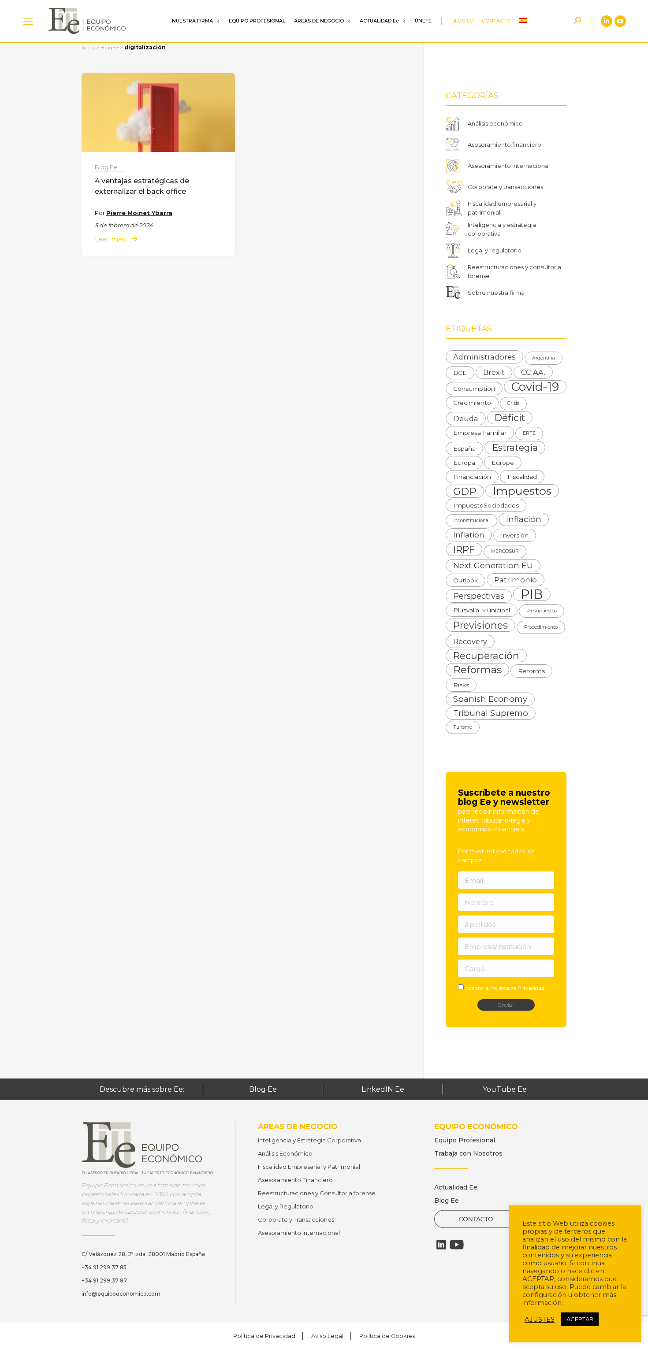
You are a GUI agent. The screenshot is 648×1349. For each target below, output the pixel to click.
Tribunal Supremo (490, 713)
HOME (28, 21)
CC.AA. (533, 372)
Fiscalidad (522, 476)
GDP (465, 491)
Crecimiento (472, 402)
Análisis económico (495, 123)
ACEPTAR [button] (579, 1319)
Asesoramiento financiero (504, 144)
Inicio (88, 47)
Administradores (484, 356)
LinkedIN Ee (382, 1089)
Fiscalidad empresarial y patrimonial (502, 208)
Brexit (494, 372)
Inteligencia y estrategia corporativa (502, 229)
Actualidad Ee (455, 1187)
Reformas (477, 669)
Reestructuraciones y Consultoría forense (317, 1193)
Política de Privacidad (517, 988)
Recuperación (486, 655)
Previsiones (480, 625)
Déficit (510, 417)
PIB (532, 594)
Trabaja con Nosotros (468, 1153)
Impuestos (522, 490)
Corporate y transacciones (505, 186)
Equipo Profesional (464, 1140)
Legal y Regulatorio (285, 1206)
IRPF (464, 549)
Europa (464, 462)
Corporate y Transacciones (296, 1219)
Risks (461, 685)
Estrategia (515, 447)
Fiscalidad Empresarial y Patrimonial (309, 1166)
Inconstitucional (471, 520)
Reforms (531, 670)
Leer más (110, 239)
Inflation (468, 534)
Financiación (472, 476)
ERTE (529, 433)
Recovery (470, 641)
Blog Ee (106, 166)
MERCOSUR (505, 551)
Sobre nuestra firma (496, 292)
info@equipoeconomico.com (121, 1293)
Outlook (465, 580)
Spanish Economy (490, 699)
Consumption (474, 388)
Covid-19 (535, 386)
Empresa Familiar (479, 432)
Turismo (462, 727)
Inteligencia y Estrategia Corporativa (309, 1140)
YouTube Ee (505, 1089)
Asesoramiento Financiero (295, 1179)
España (464, 448)
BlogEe (110, 47)
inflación (523, 519)
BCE (460, 372)
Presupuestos (541, 611)
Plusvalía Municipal (481, 610)
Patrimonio (515, 579)
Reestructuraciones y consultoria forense (514, 271)
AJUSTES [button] (540, 1319)
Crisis (513, 403)
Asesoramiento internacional (509, 165)
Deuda (465, 418)
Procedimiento (541, 627)
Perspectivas (478, 596)
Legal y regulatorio (494, 250)
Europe (503, 462)
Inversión (515, 535)
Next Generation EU (493, 565)
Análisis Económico (285, 1153)
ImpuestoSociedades (486, 505)
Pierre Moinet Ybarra (139, 212)
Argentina (543, 358)
